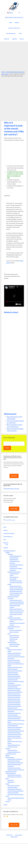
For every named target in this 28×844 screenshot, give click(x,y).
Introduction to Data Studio (14, 768)
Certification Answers (14, 6)
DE (10, 17)
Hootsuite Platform (12, 750)
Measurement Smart (14, 635)
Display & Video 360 (14, 577)
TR (20, 17)
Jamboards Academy (12, 642)
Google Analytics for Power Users (15, 762)
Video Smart (12, 640)
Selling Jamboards (14, 646)
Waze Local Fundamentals (16, 630)
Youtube (9, 584)
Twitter (7, 796)
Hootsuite (8, 748)
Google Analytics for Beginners (15, 759)
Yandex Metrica (11, 782)
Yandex (7, 778)
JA (22, 17)
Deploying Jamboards (15, 644)
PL (17, 17)
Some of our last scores (8, 533)
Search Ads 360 (13, 579)
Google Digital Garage (11, 753)
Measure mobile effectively (16, 609)
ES (9, 17)
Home (3, 72)
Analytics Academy (10, 757)
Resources (5, 542)
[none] (10, 13)
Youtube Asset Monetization (16, 589)
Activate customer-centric (16, 600)
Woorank (8, 801)
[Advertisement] (14, 57)
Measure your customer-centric (17, 610)
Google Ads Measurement (15, 556)
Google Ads (10, 554)
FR (7, 17)
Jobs (7, 544)
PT (14, 17)
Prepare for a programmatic (16, 612)
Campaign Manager (14, 573)
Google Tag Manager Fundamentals (16, 769)
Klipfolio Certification (11, 773)
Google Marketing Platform (14, 572)
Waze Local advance (14, 632)
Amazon (7, 783)
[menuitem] (10, 13)
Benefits (5, 530)
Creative (11, 575)
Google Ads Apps (13, 566)
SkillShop (8, 552)
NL (19, 17)
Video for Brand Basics (15, 595)
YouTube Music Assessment (16, 591)
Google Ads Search (14, 559)
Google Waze (11, 628)
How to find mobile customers (17, 603)
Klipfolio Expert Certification (14, 775)
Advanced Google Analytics (14, 761)
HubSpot (8, 648)
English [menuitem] (11, 12)
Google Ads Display (14, 557)
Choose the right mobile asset (17, 602)
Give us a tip (14, 825)
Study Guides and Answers (9, 550)
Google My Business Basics (14, 626)
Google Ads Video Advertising (16, 564)
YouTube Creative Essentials (16, 593)
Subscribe (5, 547)
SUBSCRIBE (14, 508)
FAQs (4, 539)
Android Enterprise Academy (14, 617)
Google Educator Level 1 (11, 771)
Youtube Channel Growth (15, 586)
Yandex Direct (11, 780)
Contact (5, 804)
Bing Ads (8, 755)
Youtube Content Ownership (16, 587)
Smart (9, 633)
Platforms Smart (14, 639)
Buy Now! (14, 476)
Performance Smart (14, 637)
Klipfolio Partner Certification (15, 776)
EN (6, 17)
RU (15, 17)
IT (12, 17)
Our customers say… (8, 536)
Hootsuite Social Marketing (14, 752)
